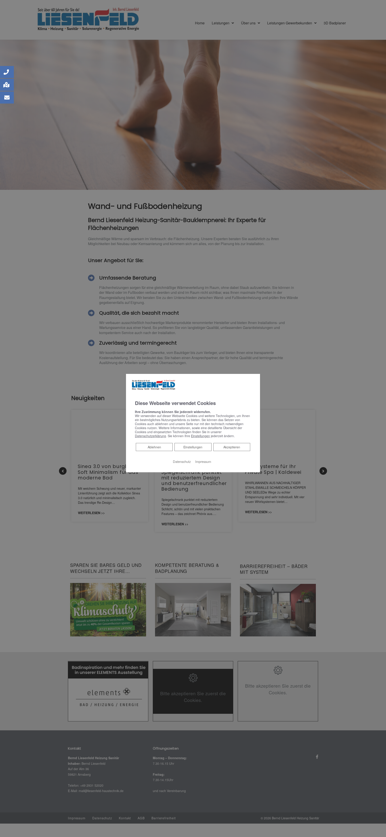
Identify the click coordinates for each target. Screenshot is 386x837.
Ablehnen (154, 446)
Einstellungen (192, 447)
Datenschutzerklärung (150, 435)
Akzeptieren (231, 447)
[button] (7, 72)
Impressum (203, 461)
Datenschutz (182, 461)
